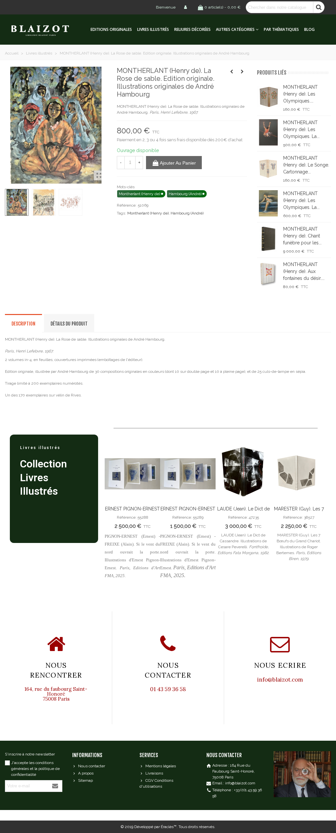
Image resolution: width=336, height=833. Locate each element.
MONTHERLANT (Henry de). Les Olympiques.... (300, 93)
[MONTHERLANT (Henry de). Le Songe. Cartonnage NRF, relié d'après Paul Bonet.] (268, 168)
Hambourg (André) (187, 213)
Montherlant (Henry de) (148, 213)
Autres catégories (235, 29)
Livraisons (154, 773)
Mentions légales (160, 766)
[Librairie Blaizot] (45, 29)
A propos (86, 773)
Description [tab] (23, 323)
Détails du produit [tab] (69, 323)
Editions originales (111, 29)
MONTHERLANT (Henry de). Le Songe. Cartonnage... (306, 164)
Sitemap (85, 780)
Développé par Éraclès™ (155, 826)
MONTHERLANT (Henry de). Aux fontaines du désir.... (304, 271)
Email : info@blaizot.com (233, 783)
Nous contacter (91, 766)
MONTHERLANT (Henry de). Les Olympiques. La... (301, 129)
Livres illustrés (153, 29)
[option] (132, 513)
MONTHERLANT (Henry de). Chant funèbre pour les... (302, 235)
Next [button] (316, 519)
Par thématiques (281, 29)
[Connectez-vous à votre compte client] (186, 7)
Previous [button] (114, 519)
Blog (309, 29)
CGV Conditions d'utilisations (156, 783)
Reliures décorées (192, 29)
